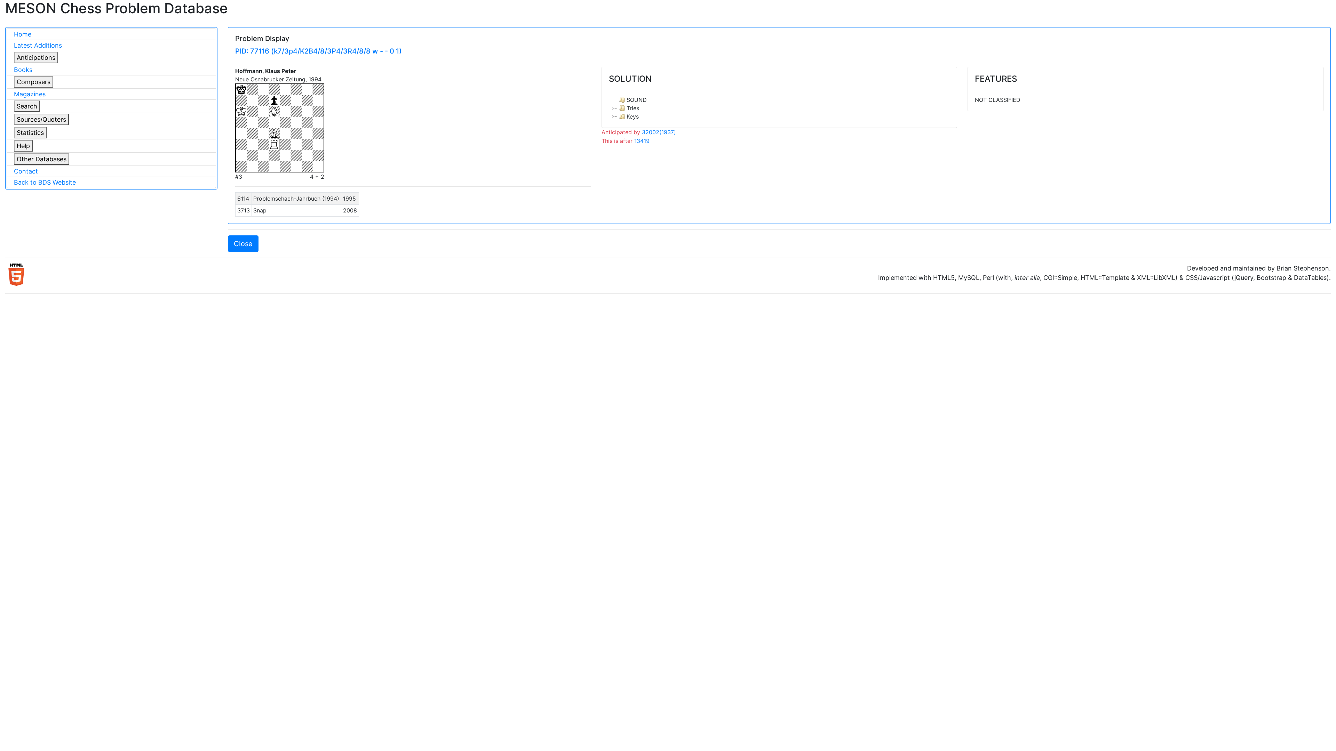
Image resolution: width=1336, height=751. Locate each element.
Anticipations (36, 57)
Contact (26, 171)
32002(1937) (659, 132)
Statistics (30, 132)
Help (23, 146)
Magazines (30, 94)
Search (27, 106)
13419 (642, 140)
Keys (633, 116)
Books (23, 69)
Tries (633, 108)
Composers (33, 82)
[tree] (779, 108)
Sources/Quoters (41, 119)
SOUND (637, 99)
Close (243, 244)
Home (22, 34)
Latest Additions (38, 45)
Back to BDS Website (45, 182)
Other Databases (41, 159)
